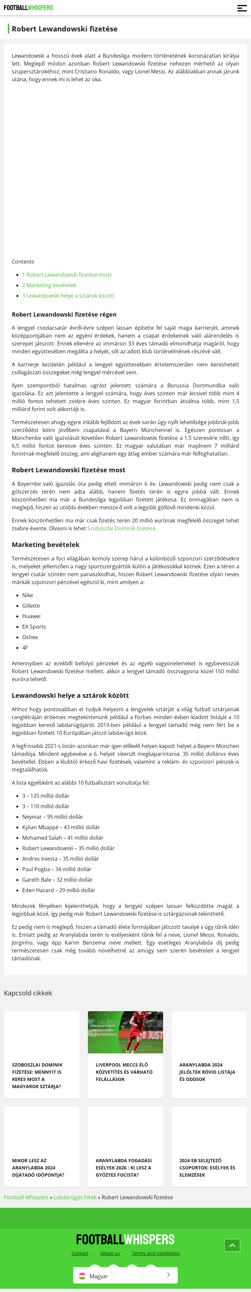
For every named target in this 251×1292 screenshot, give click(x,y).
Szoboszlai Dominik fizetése (121, 528)
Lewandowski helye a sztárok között (68, 295)
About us (110, 1253)
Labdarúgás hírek (75, 1197)
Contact (80, 1253)
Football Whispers (26, 1197)
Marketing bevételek (49, 285)
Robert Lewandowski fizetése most (67, 274)
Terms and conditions (156, 1253)
